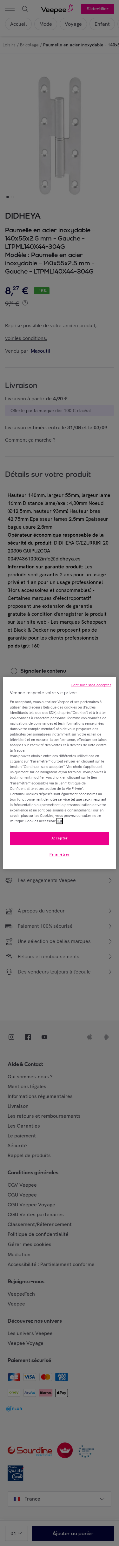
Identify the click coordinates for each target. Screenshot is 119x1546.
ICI (59, 821)
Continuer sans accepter (91, 685)
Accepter (59, 838)
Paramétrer (60, 854)
